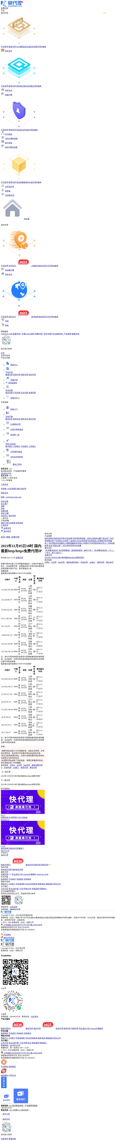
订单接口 (16, 446)
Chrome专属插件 (29, 874)
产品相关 (12, 879)
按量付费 (8, 95)
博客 (8, 537)
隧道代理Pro (6, 865)
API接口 (12, 884)
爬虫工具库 (17, 464)
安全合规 (12, 889)
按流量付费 (9, 270)
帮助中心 (14, 365)
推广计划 (20, 889)
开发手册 (9, 417)
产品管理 (4, 47)
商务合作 (27, 889)
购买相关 (4, 879)
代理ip (12, 765)
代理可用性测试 (16, 429)
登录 (3, 509)
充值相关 (20, 879)
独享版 (7, 191)
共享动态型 (9, 187)
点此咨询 (13, 907)
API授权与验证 (16, 452)
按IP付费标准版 (11, 139)
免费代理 (15, 537)
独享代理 (24, 375)
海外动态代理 (6, 870)
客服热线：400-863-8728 (10, 1045)
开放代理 (7, 768)
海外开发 (32, 419)
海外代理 (32, 375)
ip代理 (19, 765)
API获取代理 (15, 424)
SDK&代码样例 (16, 457)
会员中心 (4, 516)
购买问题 (9, 393)
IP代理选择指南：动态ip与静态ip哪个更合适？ (91, 538)
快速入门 (14, 409)
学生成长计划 (17, 874)
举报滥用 (35, 889)
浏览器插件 (12, 383)
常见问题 (9, 390)
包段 (7, 321)
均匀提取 (8, 134)
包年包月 (8, 51)
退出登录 (12, 516)
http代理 (27, 765)
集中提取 (8, 143)
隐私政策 (49, 884)
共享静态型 (9, 195)
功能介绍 (14, 380)
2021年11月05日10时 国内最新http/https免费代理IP (64, 558)
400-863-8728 (6, 473)
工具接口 (32, 446)
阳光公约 (57, 884)
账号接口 (9, 446)
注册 (7, 513)
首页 (3, 537)
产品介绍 (9, 372)
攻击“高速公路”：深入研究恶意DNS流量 (65, 546)
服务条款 (41, 884)
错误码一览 (14, 435)
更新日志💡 (15, 398)
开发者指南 (20, 884)
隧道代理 (9, 375)
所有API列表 (10, 444)
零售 (7, 325)
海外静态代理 (17, 870)
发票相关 (27, 879)
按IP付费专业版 (11, 147)
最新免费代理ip (72, 562)
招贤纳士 (43, 889)
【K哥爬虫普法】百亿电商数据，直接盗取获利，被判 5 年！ (69, 550)
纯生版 (26, 219)
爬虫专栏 (33, 768)
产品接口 (24, 446)
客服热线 (12, 1139)
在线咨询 (4, 1139)
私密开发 (16, 419)
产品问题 (16, 393)
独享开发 (24, 419)
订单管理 (4, 525)
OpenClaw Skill (42, 874)
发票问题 (32, 393)
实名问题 (24, 393)
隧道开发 (9, 419)
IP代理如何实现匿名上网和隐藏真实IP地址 (66, 543)
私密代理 (16, 375)
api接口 (16, 768)
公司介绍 (4, 889)
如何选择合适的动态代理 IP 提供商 (58, 538)
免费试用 (4, 571)
